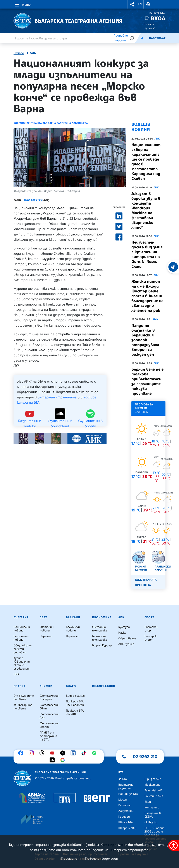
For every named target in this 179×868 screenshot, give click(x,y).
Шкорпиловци (127, 828)
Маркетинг (152, 785)
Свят (43, 617)
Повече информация (101, 858)
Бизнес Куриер (102, 645)
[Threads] (43, 753)
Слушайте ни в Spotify (90, 421)
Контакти (152, 807)
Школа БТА (125, 822)
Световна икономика (99, 628)
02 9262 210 (145, 756)
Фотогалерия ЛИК (49, 716)
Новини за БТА (128, 794)
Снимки (46, 686)
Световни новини (46, 628)
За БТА (122, 779)
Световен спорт (151, 628)
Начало (19, 53)
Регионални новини (21, 638)
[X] (64, 753)
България (21, 617)
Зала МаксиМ (153, 790)
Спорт (149, 617)
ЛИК (33, 53)
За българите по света (23, 706)
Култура (124, 627)
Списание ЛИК (154, 796)
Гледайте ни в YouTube (29, 421)
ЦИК (16, 674)
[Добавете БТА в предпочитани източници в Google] (64, 760)
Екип (148, 802)
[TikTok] (84, 753)
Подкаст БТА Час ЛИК (75, 712)
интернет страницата (57, 397)
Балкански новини (73, 628)
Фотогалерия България (49, 697)
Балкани (73, 617)
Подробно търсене (121, 38)
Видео (71, 686)
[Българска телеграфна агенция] (22, 778)
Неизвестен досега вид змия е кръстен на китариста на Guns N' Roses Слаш (147, 254)
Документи (126, 811)
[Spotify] (95, 753)
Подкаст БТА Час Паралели (75, 703)
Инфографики (103, 686)
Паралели (46, 636)
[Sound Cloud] (53, 760)
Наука (122, 633)
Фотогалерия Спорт (49, 725)
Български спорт (151, 638)
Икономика (102, 617)
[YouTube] (53, 753)
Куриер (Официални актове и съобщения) (22, 663)
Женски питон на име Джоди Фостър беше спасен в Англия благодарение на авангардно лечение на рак (147, 296)
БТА (121, 772)
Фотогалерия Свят (49, 706)
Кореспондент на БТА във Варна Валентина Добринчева (51, 123)
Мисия (122, 799)
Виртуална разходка (125, 786)
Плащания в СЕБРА (153, 815)
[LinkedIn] (74, 753)
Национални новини (22, 628)
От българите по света (24, 697)
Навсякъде (157, 38)
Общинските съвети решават (22, 649)
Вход (158, 18)
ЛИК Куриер (126, 644)
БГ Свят (19, 686)
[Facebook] (22, 753)
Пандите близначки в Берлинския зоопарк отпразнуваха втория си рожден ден (145, 340)
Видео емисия (75, 696)
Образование (127, 638)
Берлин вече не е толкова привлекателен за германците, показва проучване (147, 381)
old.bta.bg (151, 822)
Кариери (124, 817)
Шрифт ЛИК (153, 779)
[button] (132, 4)
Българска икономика (99, 638)
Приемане (69, 858)
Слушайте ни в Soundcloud (60, 421)
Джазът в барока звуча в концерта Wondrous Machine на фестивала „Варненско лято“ (145, 210)
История (124, 805)
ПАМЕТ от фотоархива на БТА (48, 736)
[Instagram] (32, 753)
